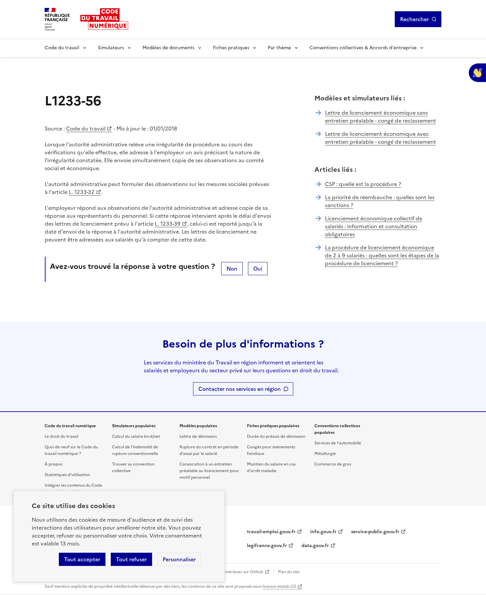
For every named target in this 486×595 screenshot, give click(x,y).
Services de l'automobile (337, 443)
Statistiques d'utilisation (67, 475)
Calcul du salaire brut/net (136, 436)
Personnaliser (179, 559)
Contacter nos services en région (239, 389)
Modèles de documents (168, 47)
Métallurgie (325, 454)
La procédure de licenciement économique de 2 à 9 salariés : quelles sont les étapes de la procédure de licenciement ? (382, 255)
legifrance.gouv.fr (267, 545)
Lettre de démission (198, 436)
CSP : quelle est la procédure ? (363, 184)
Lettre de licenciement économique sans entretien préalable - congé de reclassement (380, 117)
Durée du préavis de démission (276, 436)
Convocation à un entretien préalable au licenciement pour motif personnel (209, 470)
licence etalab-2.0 (279, 586)
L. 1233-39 (168, 224)
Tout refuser (131, 559)
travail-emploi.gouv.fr (271, 531)
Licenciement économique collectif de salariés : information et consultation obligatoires (373, 226)
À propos (53, 464)
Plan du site (289, 572)
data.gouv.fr (315, 545)
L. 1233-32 (82, 192)
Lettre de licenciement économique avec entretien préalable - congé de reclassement (380, 138)
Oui (257, 269)
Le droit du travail (61, 436)
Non (231, 269)
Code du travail (62, 47)
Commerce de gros (332, 464)
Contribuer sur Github (242, 572)
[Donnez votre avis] (477, 72)
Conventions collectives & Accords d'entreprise (363, 47)
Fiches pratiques (231, 47)
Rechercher (414, 19)
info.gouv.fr (323, 531)
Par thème (279, 47)
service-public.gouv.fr (375, 531)
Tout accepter (82, 559)
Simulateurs (111, 47)
